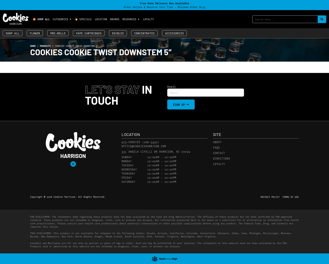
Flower (35, 33)
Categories (60, 19)
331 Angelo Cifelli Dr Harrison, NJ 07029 (155, 151)
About (217, 142)
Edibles (118, 33)
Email (171, 86)
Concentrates (144, 33)
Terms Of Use (290, 196)
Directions (221, 158)
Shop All (12, 33)
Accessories (174, 33)
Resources (129, 19)
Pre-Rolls (58, 33)
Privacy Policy (270, 196)
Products (45, 46)
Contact (219, 153)
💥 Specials (83, 19)
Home (33, 46)
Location (101, 19)
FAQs (216, 147)
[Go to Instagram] (73, 164)
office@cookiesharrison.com (143, 146)
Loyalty (148, 19)
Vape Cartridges (89, 33)
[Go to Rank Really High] (164, 258)
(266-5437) (150, 142)
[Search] (322, 19)
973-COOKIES (130, 142)
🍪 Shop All (41, 19)
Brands (114, 19)
